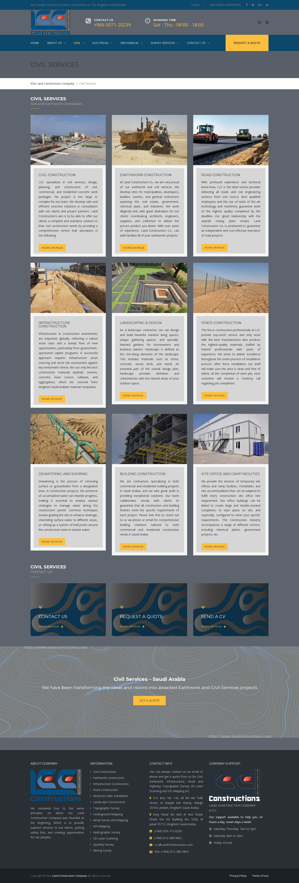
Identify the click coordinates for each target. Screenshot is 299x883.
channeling (46, 520)
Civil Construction (104, 772)
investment (51, 367)
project (132, 515)
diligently (125, 211)
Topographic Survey (106, 808)
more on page (52, 247)
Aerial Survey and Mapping (110, 820)
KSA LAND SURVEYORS (225, 5)
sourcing (44, 363)
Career (195, 5)
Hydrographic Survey (106, 832)
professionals (223, 349)
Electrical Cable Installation (110, 796)
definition (162, 373)
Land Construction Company (69, 876)
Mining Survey (102, 850)
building (125, 525)
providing (89, 226)
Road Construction (105, 790)
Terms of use (260, 876)
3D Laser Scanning (105, 838)
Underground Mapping (108, 814)
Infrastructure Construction (111, 784)
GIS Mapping (101, 826)
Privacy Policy (238, 876)
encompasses (210, 525)
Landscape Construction (109, 802)
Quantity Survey (103, 844)
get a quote (149, 700)
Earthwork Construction (108, 778)
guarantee (245, 206)
